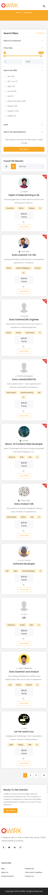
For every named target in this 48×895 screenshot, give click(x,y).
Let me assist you (24, 731)
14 (44, 775)
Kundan (25, 440)
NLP (39, 392)
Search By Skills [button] (10, 70)
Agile (15, 571)
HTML (21, 457)
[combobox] (31, 166)
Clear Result (40, 33)
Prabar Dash (25, 500)
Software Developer (24, 563)
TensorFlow (10, 208)
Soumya (25, 316)
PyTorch (37, 268)
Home (18, 12)
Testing (20, 745)
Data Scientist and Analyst (24, 671)
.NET (7, 571)
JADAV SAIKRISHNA (25, 668)
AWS (31, 625)
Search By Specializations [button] (15, 132)
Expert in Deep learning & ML (24, 195)
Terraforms (11, 625)
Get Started (10, 810)
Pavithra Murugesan (25, 376)
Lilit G (25, 614)
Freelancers (28, 12)
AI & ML (18, 333)
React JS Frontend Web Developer (24, 444)
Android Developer (28, 571)
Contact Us (29, 876)
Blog (3, 868)
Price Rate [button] (8, 48)
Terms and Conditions (33, 872)
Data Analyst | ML (24, 503)
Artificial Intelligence (23, 268)
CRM (29, 745)
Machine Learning (27, 392)
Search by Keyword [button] (12, 40)
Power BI (29, 685)
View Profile (24, 227)
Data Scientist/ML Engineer (24, 319)
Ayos (25, 728)
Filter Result (24, 149)
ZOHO (11, 745)
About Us (4, 872)
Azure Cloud (30, 333)
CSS (30, 457)
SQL (32, 517)
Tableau (31, 208)
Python (21, 208)
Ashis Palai (25, 251)
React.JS (12, 457)
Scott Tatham (25, 560)
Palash (25, 192)
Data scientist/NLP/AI (24, 379)
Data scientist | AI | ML (24, 254)
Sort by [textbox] (22, 166)
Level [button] (6, 124)
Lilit (24, 617)
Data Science (11, 392)
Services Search (7, 876)
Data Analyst (11, 517)
